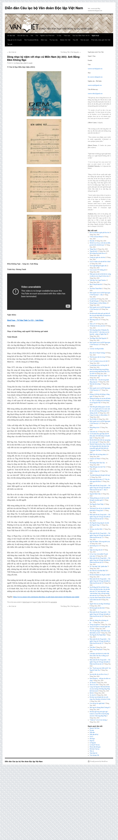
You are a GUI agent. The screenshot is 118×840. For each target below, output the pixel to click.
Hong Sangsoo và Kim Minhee (98, 303)
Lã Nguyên (93, 743)
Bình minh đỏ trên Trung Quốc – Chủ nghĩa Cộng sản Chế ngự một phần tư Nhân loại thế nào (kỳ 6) (100, 560)
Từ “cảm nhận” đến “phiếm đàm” (99, 566)
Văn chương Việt (94, 755)
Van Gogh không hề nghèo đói (98, 266)
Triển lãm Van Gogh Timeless (98, 280)
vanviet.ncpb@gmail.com (95, 85)
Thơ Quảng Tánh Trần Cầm (97, 463)
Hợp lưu (92, 740)
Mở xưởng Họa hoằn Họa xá (97, 253)
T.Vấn (39, 602)
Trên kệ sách (84, 40)
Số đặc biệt (11, 35)
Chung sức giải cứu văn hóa (97, 257)
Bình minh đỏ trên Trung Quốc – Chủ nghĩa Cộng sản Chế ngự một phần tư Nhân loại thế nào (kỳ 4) (100, 614)
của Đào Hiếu (96, 529)
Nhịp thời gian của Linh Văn (97, 467)
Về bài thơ (97, 326)
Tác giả (9, 44)
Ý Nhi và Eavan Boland (96, 236)
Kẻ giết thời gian (94, 301)
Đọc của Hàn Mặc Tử (98, 570)
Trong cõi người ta (95, 624)
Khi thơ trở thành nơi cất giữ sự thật (99, 575)
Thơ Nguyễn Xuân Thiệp (96, 504)
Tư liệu (59, 35)
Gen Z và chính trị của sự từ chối (99, 361)
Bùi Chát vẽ (11, 52)
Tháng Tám (93, 249)
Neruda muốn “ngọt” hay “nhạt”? (99, 375)
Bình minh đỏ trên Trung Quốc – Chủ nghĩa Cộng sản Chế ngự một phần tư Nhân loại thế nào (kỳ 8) (100, 517)
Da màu (92, 730)
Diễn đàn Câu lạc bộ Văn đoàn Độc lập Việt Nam (44, 7)
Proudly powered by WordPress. (99, 761)
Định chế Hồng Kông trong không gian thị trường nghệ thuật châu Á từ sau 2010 (99, 371)
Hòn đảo (92, 241)
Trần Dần (92, 647)
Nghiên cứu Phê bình (47, 35)
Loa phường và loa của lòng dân (98, 365)
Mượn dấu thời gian (95, 747)
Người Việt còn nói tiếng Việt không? (100, 604)
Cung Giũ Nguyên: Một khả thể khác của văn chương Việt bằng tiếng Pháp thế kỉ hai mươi (100, 689)
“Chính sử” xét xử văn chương (98, 720)
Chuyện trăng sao (94, 471)
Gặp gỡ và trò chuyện (14, 40)
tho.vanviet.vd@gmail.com (95, 77)
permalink (54, 602)
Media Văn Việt (65, 40)
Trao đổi (75, 40)
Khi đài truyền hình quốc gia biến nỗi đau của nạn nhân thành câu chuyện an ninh (100, 315)
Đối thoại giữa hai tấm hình (97, 608)
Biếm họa (44, 40)
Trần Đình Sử (93, 753)
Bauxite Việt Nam (94, 728)
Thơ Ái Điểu (93, 419)
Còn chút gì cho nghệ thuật (97, 703)
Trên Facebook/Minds (31, 40)
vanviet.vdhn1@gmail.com (95, 93)
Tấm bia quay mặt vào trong (97, 357)
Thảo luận (67, 35)
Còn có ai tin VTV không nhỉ (98, 270)
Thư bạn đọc (53, 40)
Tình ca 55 (92, 324)
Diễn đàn (92, 732)
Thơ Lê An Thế (94, 684)
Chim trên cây (93, 431)
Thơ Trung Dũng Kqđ (96, 649)
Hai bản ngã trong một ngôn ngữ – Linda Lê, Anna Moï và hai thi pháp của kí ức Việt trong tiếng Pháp (99, 714)
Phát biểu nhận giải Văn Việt (100, 40)
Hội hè (91, 693)
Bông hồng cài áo (94, 427)
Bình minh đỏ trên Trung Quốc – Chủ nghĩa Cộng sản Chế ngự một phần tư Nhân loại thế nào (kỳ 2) (100, 662)
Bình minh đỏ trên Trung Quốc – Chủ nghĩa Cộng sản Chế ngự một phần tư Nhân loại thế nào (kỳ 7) (100, 535)
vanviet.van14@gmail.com (95, 68)
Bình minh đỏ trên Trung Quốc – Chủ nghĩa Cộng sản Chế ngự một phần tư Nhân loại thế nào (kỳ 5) (100, 581)
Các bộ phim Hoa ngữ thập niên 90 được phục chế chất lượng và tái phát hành (100, 436)
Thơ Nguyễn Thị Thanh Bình (98, 635)
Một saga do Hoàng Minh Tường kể (99, 707)
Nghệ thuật (95, 35)
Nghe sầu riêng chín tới (96, 550)
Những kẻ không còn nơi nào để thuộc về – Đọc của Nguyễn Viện (100, 400)
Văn (32, 35)
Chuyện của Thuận (95, 458)
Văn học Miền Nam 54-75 (80, 35)
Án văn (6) (93, 682)
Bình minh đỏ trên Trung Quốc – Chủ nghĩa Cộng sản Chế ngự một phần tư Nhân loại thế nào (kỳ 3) (100, 641)
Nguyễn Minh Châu (95, 494)
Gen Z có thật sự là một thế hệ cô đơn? (100, 261)
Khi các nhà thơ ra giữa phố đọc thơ (99, 232)
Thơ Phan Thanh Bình (96, 288)
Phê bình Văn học (94, 749)
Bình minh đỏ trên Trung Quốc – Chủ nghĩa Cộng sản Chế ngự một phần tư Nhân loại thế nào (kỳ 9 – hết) (100, 488)
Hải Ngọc (92, 738)
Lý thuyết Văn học (95, 745)
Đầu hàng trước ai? (95, 319)
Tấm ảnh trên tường (95, 384)
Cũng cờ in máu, (99, 415)
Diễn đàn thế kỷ (94, 734)
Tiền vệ (92, 751)
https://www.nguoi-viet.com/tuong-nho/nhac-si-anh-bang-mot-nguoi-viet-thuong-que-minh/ (46, 597)
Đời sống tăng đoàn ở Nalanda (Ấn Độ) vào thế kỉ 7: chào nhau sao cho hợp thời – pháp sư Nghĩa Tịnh (99, 332)
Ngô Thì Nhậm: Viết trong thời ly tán (100, 541)
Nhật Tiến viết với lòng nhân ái (98, 454)
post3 (30, 63)
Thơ (36, 35)
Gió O (91, 736)
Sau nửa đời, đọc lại (99, 674)
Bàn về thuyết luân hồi (96, 284)
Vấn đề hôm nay (22, 35)
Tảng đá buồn (93, 251)
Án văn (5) (93, 695)
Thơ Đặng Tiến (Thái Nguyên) (70, 52)
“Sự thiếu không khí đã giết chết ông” (100, 475)
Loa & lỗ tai (93, 299)
